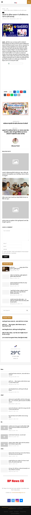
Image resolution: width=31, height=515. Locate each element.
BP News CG (15, 481)
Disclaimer (16, 511)
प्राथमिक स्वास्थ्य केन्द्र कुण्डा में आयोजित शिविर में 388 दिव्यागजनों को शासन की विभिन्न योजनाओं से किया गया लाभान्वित (19, 427)
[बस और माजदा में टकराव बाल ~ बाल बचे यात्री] (4, 436)
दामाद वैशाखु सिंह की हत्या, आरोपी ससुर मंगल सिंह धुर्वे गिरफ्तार (13, 329)
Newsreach (10, 508)
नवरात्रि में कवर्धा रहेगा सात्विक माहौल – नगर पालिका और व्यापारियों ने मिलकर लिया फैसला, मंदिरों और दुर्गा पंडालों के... (19, 301)
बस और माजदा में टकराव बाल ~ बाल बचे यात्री (17, 435)
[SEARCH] (27, 310)
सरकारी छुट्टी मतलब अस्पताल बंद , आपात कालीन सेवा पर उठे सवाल (15, 321)
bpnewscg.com (5, 507)
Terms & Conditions (15, 513)
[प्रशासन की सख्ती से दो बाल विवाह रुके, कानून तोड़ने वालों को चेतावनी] (5, 284)
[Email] (21, 500)
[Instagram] (17, 500)
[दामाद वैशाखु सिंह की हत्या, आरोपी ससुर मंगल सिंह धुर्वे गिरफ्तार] (4, 390)
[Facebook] (9, 500)
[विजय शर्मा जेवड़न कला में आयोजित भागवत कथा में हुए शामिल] (4, 417)
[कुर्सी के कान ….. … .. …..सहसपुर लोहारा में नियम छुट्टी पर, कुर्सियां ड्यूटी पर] (5, 269)
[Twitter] (13, 500)
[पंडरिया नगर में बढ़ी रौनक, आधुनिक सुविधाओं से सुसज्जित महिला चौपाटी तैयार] (5, 276)
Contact (11, 511)
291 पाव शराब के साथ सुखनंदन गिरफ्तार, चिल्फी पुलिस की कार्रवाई (14, 337)
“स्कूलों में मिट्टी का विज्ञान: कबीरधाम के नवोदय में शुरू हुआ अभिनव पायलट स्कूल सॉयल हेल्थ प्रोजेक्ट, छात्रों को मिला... (19, 292)
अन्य (3, 12)
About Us (6, 511)
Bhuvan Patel (6, 18)
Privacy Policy (23, 511)
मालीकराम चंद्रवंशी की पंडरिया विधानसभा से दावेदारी (15, 123)
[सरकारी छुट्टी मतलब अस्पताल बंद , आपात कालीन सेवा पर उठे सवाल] (4, 375)
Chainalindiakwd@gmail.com (18, 492)
